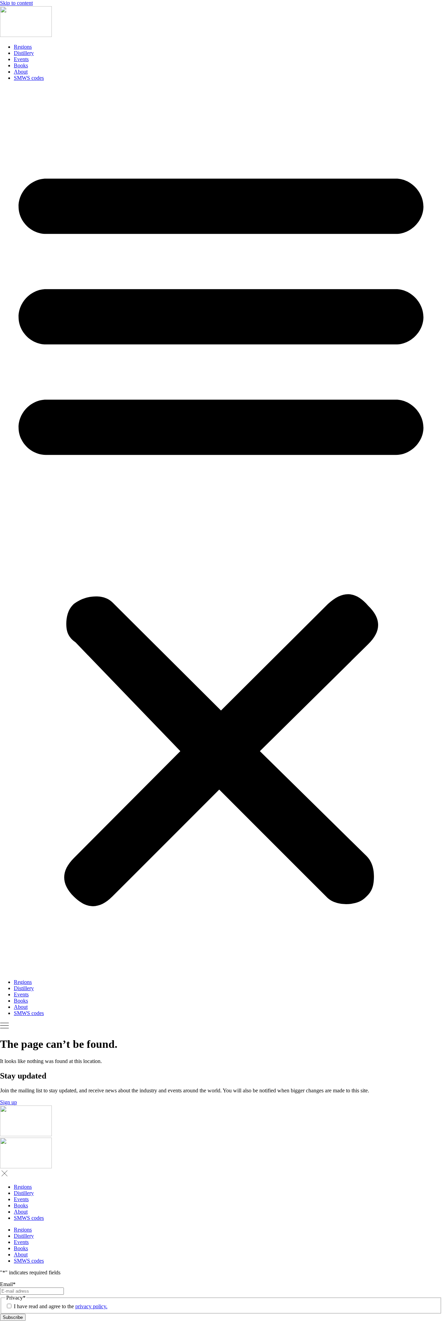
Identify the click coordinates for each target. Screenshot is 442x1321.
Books (21, 65)
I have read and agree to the (60, 1306)
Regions (23, 47)
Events (21, 59)
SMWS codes (29, 78)
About (21, 72)
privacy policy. (91, 1306)
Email (8, 1284)
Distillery (24, 53)
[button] (221, 530)
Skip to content (16, 3)
